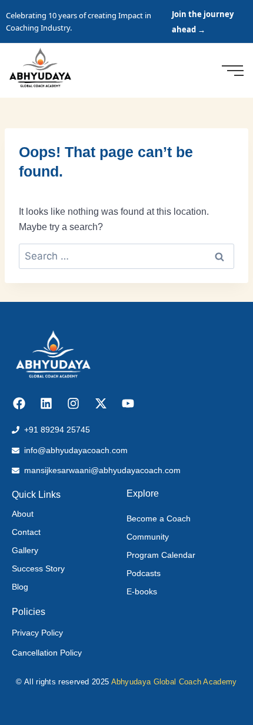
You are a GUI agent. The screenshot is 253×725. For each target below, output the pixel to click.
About (23, 513)
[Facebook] (19, 403)
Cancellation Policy (47, 652)
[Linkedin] (46, 403)
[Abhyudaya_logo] (40, 68)
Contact (26, 532)
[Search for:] (126, 256)
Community (147, 536)
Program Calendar (160, 555)
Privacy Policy (37, 632)
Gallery (25, 550)
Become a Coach (158, 518)
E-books (141, 591)
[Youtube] (128, 403)
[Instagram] (73, 403)
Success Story (38, 568)
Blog (20, 586)
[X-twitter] (101, 403)
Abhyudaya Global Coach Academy (174, 681)
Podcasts (143, 573)
